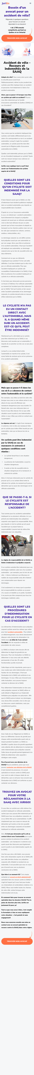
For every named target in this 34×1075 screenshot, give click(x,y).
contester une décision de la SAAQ (19, 767)
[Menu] (30, 3)
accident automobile (15, 632)
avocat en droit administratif (20, 877)
